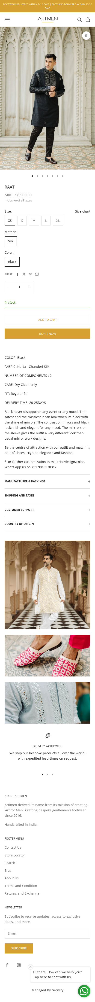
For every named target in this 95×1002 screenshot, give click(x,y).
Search (10, 863)
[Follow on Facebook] (7, 965)
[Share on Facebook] (17, 274)
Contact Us (13, 847)
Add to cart (47, 319)
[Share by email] (37, 274)
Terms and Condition (21, 885)
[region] (47, 750)
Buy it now (47, 334)
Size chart (82, 211)
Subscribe (19, 948)
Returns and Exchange (22, 893)
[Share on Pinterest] (30, 274)
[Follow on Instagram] (19, 965)
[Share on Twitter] (24, 274)
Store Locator (15, 855)
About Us (12, 878)
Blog (8, 870)
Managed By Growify (47, 990)
